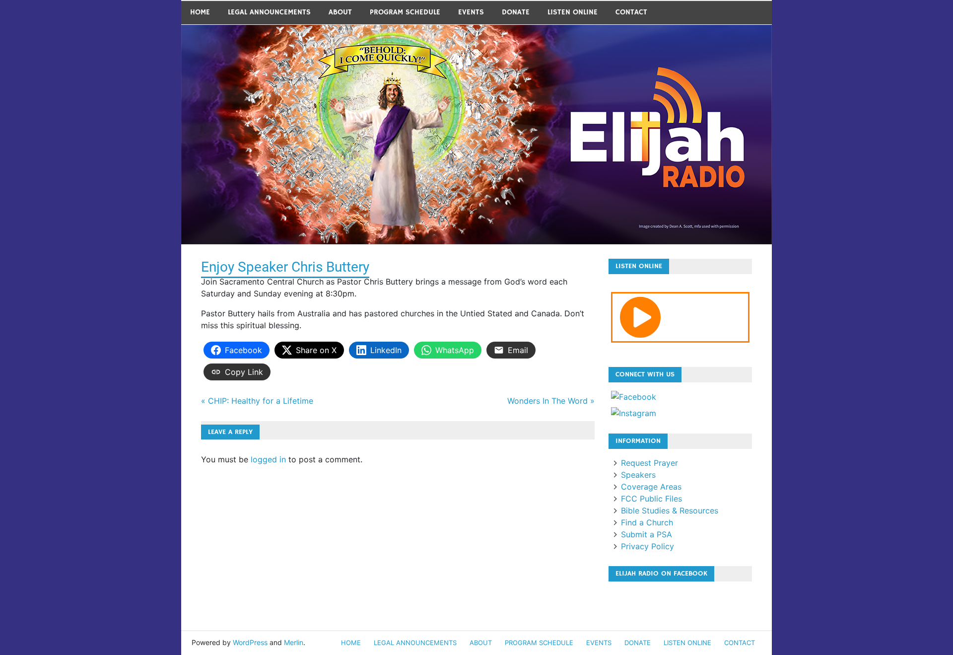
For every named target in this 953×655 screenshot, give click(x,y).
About (340, 12)
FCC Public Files (651, 499)
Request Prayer (649, 463)
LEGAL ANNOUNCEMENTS (269, 12)
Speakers (638, 475)
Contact (631, 12)
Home (200, 12)
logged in (268, 459)
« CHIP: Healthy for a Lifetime (257, 401)
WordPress (250, 642)
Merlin (293, 642)
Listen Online (572, 12)
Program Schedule (405, 12)
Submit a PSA (646, 534)
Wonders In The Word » (551, 401)
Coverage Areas (651, 487)
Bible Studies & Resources (669, 510)
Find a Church (647, 522)
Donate (516, 12)
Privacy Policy (647, 546)
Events (471, 12)
